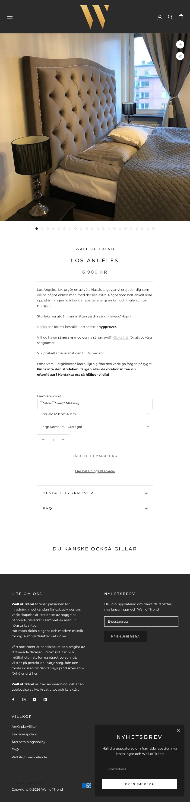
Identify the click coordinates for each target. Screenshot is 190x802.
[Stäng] (179, 730)
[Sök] (170, 16)
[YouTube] (34, 699)
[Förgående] (27, 228)
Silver (47, 403)
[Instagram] (23, 699)
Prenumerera (139, 784)
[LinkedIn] (45, 699)
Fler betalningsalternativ (95, 471)
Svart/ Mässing (67, 403)
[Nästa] (162, 228)
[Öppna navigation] (10, 17)
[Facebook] (13, 699)
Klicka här (45, 327)
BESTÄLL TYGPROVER (68, 493)
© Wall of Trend (28, 783)
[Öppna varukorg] (181, 16)
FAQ (48, 508)
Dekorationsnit (49, 396)
